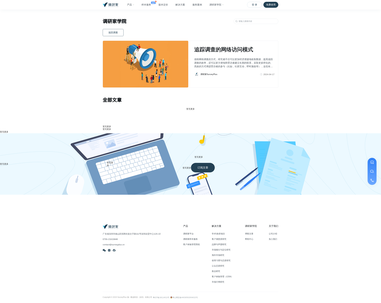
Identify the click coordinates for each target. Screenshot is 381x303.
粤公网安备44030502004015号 (185, 297)
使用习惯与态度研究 (221, 260)
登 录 (254, 4)
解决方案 (180, 4)
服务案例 (197, 4)
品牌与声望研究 (219, 244)
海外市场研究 (218, 255)
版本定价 (163, 4)
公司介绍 (273, 233)
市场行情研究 (218, 282)
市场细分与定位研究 (221, 250)
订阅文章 (202, 167)
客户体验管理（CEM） (222, 276)
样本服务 (146, 4)
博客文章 (249, 233)
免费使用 (271, 4)
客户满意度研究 (219, 239)
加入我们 (273, 239)
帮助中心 (249, 239)
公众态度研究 (218, 266)
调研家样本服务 (190, 239)
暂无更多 (107, 126)
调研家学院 (215, 4)
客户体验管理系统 (191, 244)
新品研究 (216, 271)
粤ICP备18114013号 (161, 297)
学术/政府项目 (218, 233)
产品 (129, 4)
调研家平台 (188, 233)
